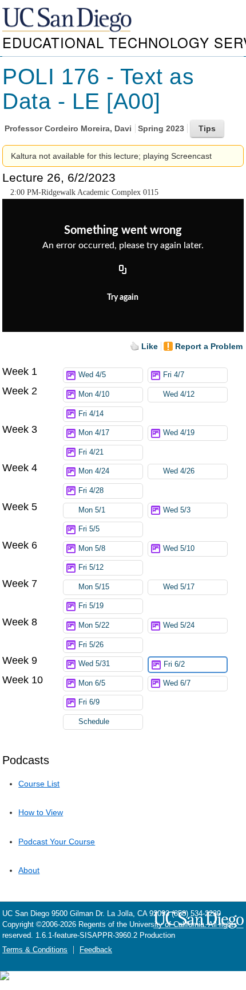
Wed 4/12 (179, 394)
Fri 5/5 (89, 529)
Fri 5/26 (91, 645)
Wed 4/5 (92, 375)
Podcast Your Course (56, 841)
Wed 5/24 (179, 625)
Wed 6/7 (177, 683)
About (28, 870)
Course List (38, 783)
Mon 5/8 (91, 549)
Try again (122, 298)
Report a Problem (209, 346)
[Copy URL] (123, 270)
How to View (40, 812)
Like (149, 346)
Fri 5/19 (91, 606)
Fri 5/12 (91, 568)
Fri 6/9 (89, 702)
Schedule (93, 722)
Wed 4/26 (179, 471)
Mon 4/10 (93, 394)
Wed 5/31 (94, 664)
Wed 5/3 (177, 510)
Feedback (96, 950)
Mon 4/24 (93, 471)
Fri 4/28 (91, 491)
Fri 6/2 (174, 664)
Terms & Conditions (35, 950)
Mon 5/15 (93, 587)
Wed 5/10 (179, 549)
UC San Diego (68, 20)
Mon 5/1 (91, 510)
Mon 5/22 (93, 625)
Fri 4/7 (173, 375)
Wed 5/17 (179, 587)
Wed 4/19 (179, 433)
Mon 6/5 (91, 683)
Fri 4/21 (91, 452)
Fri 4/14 (91, 414)
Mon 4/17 (93, 433)
